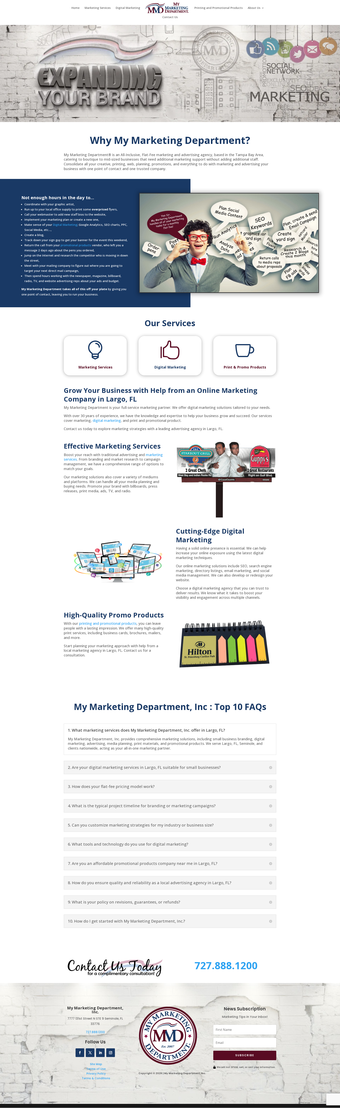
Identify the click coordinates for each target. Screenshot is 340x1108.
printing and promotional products (108, 623)
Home (75, 8)
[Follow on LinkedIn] (100, 1052)
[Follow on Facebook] (80, 1052)
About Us (254, 8)
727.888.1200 (226, 965)
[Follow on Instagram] (110, 1052)
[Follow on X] (90, 1052)
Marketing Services (98, 8)
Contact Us (170, 17)
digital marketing (107, 420)
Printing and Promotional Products (218, 8)
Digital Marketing (128, 8)
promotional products (76, 245)
